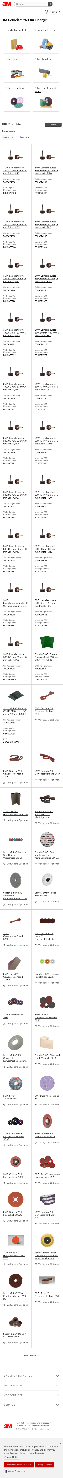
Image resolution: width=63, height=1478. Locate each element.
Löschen (24, 137)
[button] (14, 1471)
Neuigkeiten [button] (13, 1385)
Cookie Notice (11, 1457)
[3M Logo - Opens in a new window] (6, 4)
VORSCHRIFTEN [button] (14, 1395)
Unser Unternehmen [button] (19, 1376)
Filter (53, 125)
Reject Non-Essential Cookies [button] (19, 1465)
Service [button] (9, 1405)
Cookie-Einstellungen (39, 1425)
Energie (6, 137)
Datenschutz (21, 1425)
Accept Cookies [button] (45, 1465)
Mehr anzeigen (31, 1356)
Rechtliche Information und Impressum (33, 1423)
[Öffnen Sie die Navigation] (58, 4)
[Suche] (50, 4)
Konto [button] (53, 12)
